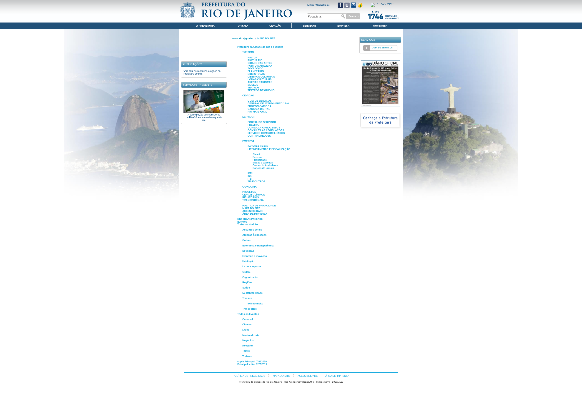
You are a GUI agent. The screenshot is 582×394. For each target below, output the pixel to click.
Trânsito (247, 298)
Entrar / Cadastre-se (318, 5)
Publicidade (260, 159)
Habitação (248, 261)
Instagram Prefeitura (353, 5)
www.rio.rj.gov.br (242, 38)
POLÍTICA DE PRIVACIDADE (259, 205)
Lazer (245, 330)
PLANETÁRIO (256, 71)
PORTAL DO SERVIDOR (262, 122)
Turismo (247, 356)
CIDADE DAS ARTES (260, 63)
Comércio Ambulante (265, 165)
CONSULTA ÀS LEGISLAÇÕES (266, 130)
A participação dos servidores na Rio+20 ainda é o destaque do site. (204, 117)
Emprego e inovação (254, 256)
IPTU (250, 173)
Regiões (247, 282)
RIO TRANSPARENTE (250, 219)
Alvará (256, 154)
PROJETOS (249, 192)
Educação (248, 250)
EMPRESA (248, 141)
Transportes (249, 308)
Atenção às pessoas (254, 234)
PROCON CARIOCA (259, 106)
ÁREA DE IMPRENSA (254, 213)
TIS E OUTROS (256, 181)
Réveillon (247, 345)
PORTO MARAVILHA (260, 65)
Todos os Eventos (248, 314)
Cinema (246, 324)
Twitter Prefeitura (347, 5)
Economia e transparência (257, 245)
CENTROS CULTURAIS (261, 76)
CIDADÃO (248, 95)
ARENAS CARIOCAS (260, 82)
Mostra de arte (250, 335)
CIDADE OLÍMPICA (253, 194)
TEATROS (253, 87)
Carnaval (247, 319)
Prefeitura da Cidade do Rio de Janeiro (260, 46)
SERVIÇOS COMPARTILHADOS (266, 133)
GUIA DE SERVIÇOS (259, 100)
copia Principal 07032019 (252, 361)
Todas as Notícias (247, 224)
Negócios (248, 340)
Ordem (246, 272)
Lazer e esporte (251, 266)
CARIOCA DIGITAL (259, 109)
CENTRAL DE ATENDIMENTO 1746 (268, 103)
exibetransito (255, 303)
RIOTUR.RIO (255, 60)
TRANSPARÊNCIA (253, 200)
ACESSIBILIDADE (252, 211)
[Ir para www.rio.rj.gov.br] (236, 11)
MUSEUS (253, 84)
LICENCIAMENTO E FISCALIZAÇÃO (269, 149)
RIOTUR (252, 57)
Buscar (350, 16)
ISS (249, 176)
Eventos (257, 157)
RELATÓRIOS (250, 197)
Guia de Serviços (382, 48)
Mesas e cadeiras (263, 162)
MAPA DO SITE (266, 38)
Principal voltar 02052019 (252, 364)
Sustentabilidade (252, 292)
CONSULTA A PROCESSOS (264, 127)
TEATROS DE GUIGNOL (262, 90)
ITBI (250, 178)
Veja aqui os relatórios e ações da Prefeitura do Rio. (202, 72)
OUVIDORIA (249, 186)
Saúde (246, 287)
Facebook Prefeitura (340, 5)
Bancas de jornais (263, 168)
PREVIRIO (253, 124)
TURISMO (248, 52)
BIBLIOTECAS (256, 74)
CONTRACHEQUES (259, 135)
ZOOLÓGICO (255, 68)
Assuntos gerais (252, 229)
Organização (250, 277)
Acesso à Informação (360, 5)
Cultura (246, 240)
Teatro (246, 350)
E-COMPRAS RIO (258, 146)
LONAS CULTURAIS (259, 79)
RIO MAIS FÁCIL (257, 111)
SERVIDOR (248, 116)
